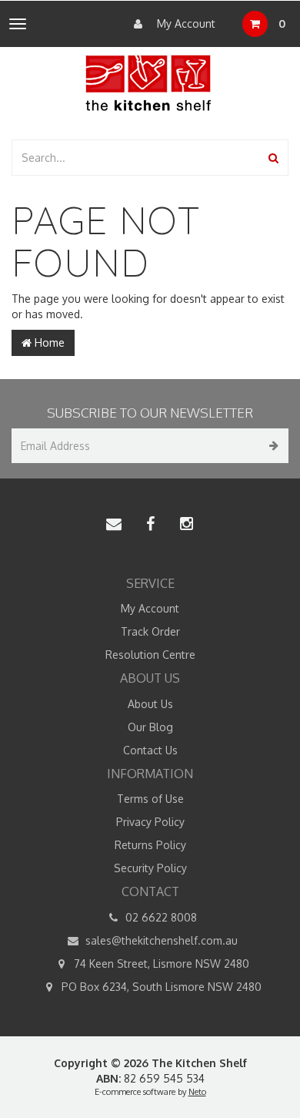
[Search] (273, 157)
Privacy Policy (150, 821)
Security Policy (150, 868)
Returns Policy (150, 844)
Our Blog (150, 727)
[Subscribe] (271, 445)
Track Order (150, 631)
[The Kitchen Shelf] (150, 82)
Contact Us (150, 750)
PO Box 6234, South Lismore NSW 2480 (160, 986)
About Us (150, 703)
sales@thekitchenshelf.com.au (160, 940)
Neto (197, 1091)
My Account (184, 23)
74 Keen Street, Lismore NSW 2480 (160, 963)
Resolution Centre (150, 654)
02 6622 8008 (159, 917)
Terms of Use (150, 798)
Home (48, 342)
